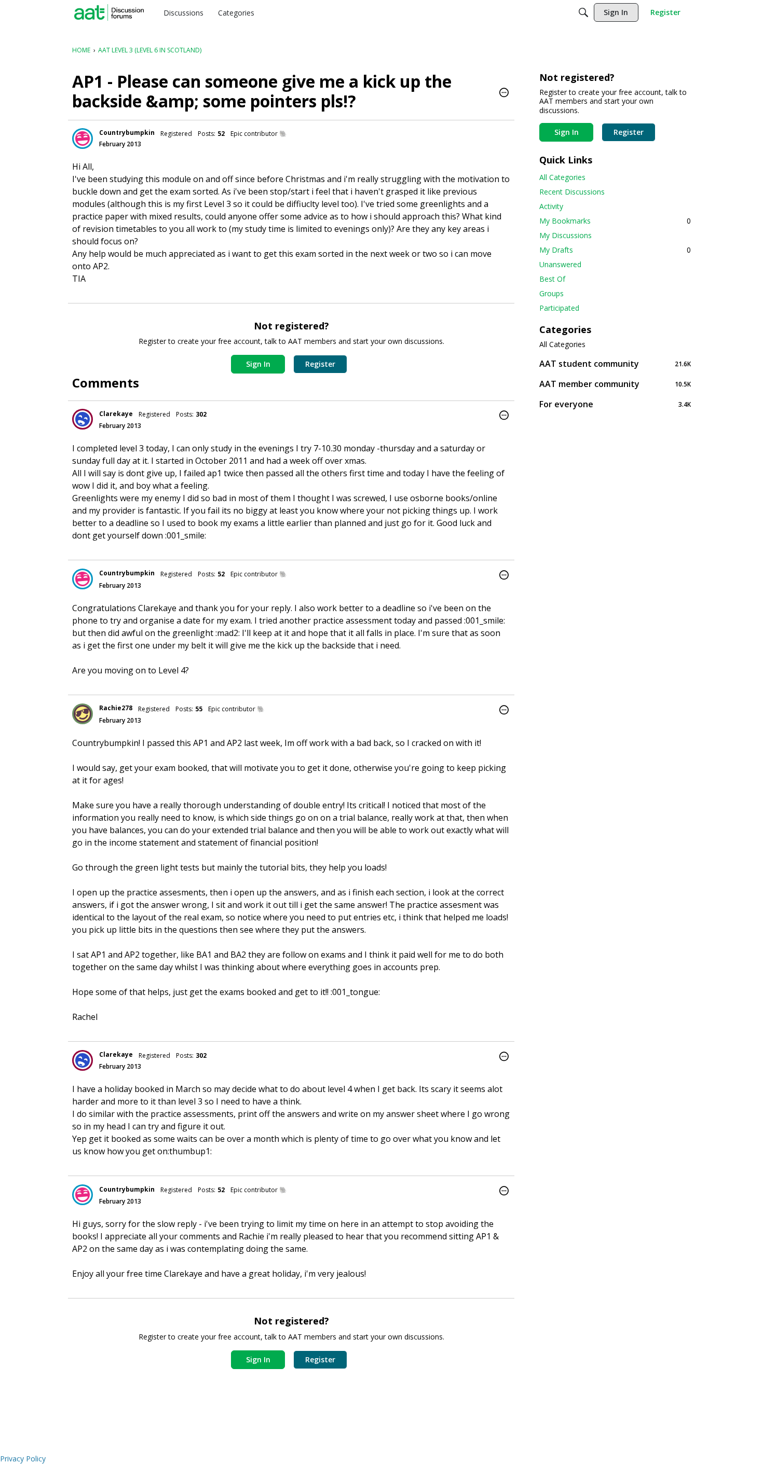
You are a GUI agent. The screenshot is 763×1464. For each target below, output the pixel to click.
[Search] (583, 12)
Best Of (552, 279)
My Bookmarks (615, 221)
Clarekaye (116, 413)
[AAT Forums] (109, 12)
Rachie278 (115, 707)
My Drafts (615, 250)
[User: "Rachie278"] (82, 713)
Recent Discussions (572, 192)
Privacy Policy (23, 1458)
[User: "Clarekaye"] (82, 419)
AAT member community (615, 383)
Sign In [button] (258, 364)
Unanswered (560, 264)
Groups (551, 293)
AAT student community (615, 363)
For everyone (615, 403)
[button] (504, 93)
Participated (559, 308)
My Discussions (565, 235)
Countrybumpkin (127, 132)
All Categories (562, 177)
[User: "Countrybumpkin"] (82, 138)
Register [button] (320, 364)
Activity (551, 206)
